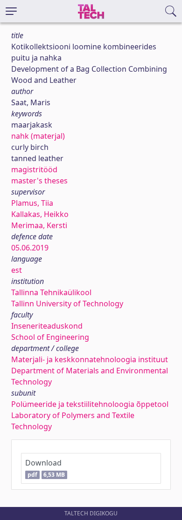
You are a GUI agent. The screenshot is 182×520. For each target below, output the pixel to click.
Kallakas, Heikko (40, 214)
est (16, 270)
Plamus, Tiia (32, 203)
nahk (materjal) (38, 136)
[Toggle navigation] (11, 11)
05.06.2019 (30, 248)
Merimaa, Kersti (39, 225)
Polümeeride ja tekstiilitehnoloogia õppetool (89, 404)
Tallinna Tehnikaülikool (51, 292)
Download (45, 468)
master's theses (39, 181)
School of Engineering (50, 337)
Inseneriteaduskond (47, 326)
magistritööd (34, 169)
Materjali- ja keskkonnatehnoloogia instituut (89, 359)
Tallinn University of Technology (67, 303)
